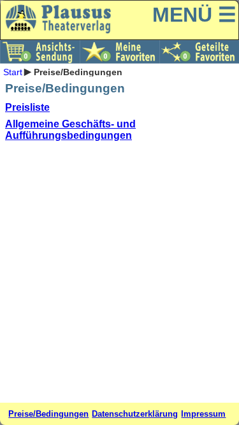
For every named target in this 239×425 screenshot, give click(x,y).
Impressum (203, 414)
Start (12, 71)
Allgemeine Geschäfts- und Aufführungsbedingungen (70, 130)
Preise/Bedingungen (48, 414)
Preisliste (27, 107)
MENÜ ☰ (194, 14)
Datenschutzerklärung (135, 414)
